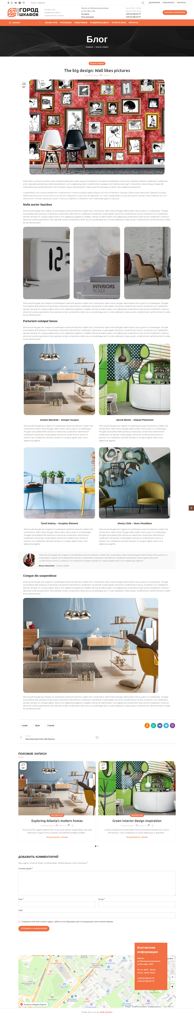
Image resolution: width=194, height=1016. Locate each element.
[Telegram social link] (20, 3)
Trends (50, 725)
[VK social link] (16, 3)
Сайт (20, 910)
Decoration (57, 815)
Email (101, 899)
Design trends (102, 47)
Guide (24, 725)
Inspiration (137, 815)
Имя (21, 899)
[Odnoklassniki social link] (8, 3)
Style (37, 725)
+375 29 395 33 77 (133, 17)
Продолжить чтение (57, 837)
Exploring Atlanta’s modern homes (57, 821)
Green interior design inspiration (137, 821)
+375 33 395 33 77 (133, 14)
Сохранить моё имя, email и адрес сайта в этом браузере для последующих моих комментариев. (67, 921)
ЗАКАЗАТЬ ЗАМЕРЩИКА (174, 12)
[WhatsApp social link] (12, 3)
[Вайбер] (24, 3)
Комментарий (25, 868)
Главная (89, 47)
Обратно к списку (97, 737)
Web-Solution (106, 1012)
